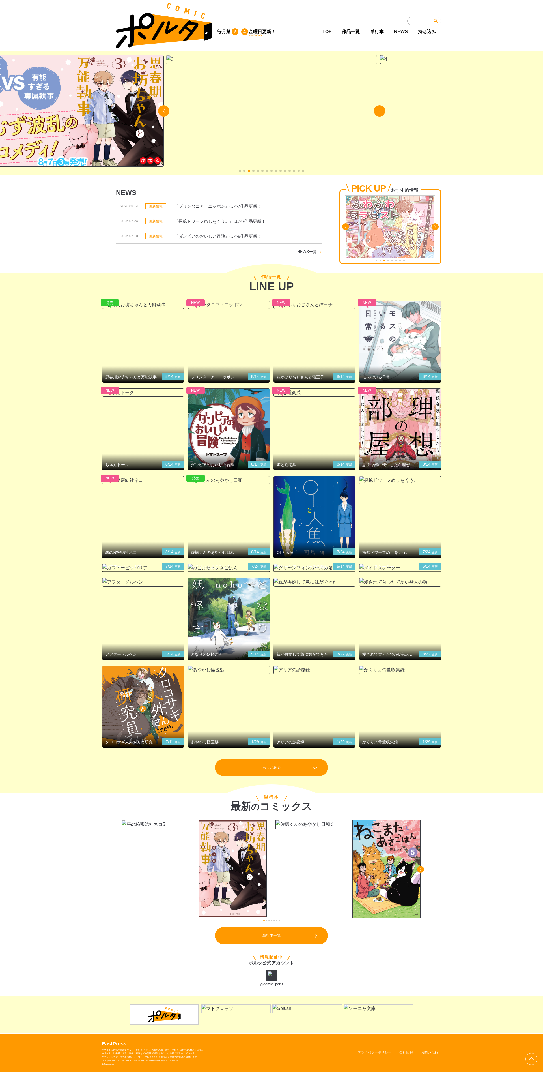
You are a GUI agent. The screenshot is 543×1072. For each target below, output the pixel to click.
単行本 (377, 31)
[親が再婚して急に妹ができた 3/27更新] (314, 582)
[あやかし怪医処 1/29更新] (229, 670)
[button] (240, 171)
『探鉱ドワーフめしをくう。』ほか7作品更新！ (220, 221)
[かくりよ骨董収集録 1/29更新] (400, 670)
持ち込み (427, 31)
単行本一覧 (271, 935)
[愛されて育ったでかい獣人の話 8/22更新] (400, 582)
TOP (327, 31)
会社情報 (406, 1052)
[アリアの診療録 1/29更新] (314, 670)
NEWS (401, 31)
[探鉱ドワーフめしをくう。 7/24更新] (400, 480)
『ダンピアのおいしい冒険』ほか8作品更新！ (217, 236)
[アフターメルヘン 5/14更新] (143, 582)
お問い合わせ (431, 1052)
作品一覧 (351, 31)
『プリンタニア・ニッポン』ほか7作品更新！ (217, 206)
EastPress (114, 1044)
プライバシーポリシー (374, 1052)
